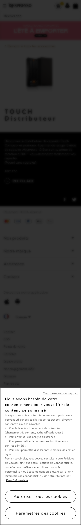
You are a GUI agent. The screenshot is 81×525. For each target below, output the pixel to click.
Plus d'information (17, 480)
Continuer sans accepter (60, 393)
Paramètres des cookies (40, 513)
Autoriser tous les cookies (40, 496)
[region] (40, 456)
